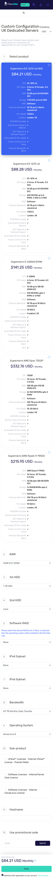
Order (26, 869)
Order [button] (25, 5)
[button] (34, 5)
